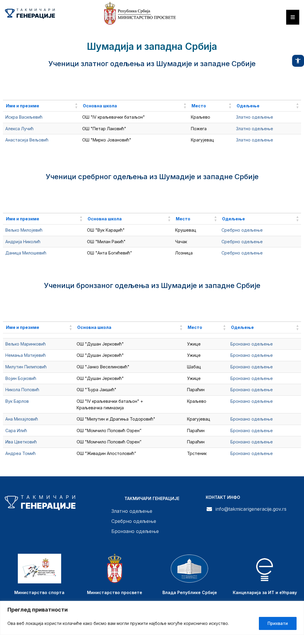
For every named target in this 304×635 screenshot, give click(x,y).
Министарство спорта (39, 592)
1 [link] (286, 153)
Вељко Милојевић (23, 230)
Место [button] (198, 105)
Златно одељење (254, 117)
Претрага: (213, 86)
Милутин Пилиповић (26, 366)
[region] (152, 618)
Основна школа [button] (100, 105)
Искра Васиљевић (23, 117)
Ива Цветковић (21, 441)
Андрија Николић (22, 241)
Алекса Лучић (19, 128)
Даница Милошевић (25, 252)
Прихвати (277, 623)
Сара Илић (16, 430)
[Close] (297, 605)
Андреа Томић (20, 453)
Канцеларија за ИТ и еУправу (265, 592)
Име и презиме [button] (22, 105)
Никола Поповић (22, 389)
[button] (298, 61)
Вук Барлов (17, 401)
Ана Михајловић (21, 418)
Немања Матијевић (25, 355)
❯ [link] (296, 153)
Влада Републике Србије (189, 592)
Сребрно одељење (242, 230)
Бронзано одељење (251, 343)
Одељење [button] (248, 105)
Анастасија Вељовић (26, 139)
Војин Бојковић (20, 378)
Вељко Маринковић (25, 343)
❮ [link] (276, 153)
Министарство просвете (114, 592)
